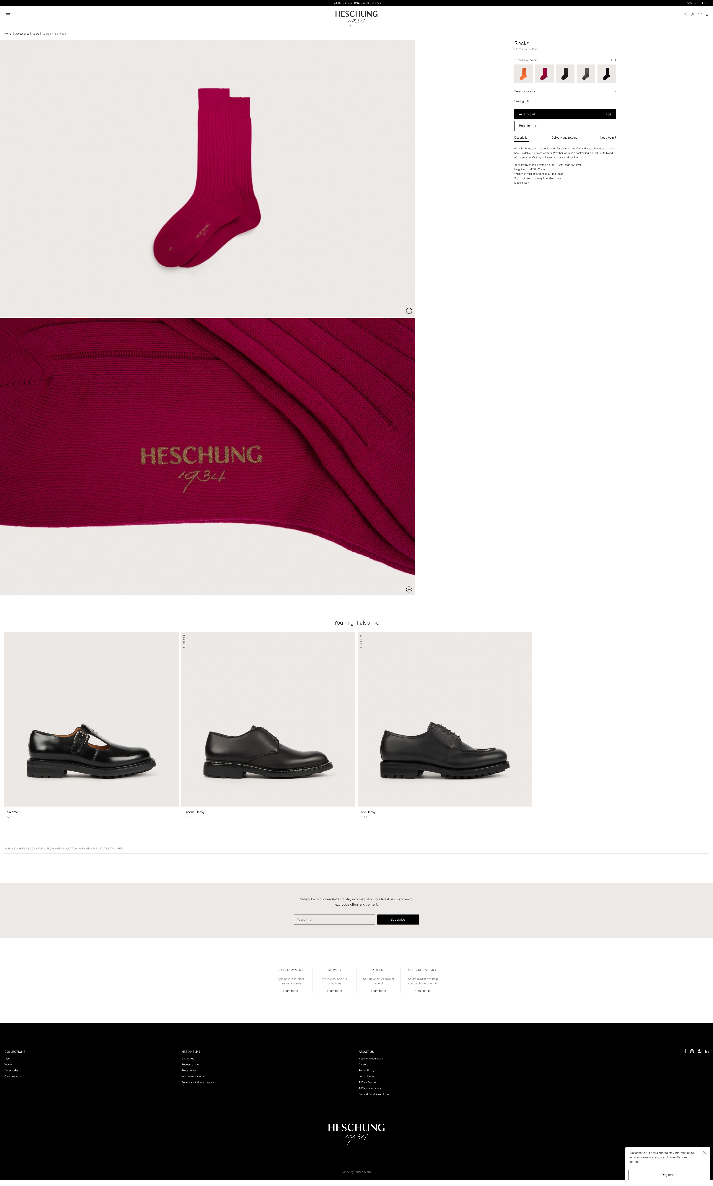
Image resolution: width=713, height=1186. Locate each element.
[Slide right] (615, 60)
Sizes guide (521, 101)
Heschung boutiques (371, 1058)
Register (668, 1175)
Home (8, 33)
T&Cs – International (370, 1088)
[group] (523, 73)
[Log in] (692, 14)
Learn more (290, 991)
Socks (35, 33)
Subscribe (398, 919)
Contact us (422, 991)
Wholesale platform (193, 1076)
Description (521, 137)
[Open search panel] (685, 14)
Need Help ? (608, 137)
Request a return (191, 1064)
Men (7, 1058)
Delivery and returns (564, 137)
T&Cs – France (367, 1082)
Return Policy (366, 1070)
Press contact (189, 1070)
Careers (363, 1064)
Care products (12, 1076)
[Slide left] (611, 60)
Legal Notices (367, 1076)
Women (8, 1064)
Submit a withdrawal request (198, 1082)
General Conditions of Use (374, 1094)
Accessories (22, 33)
